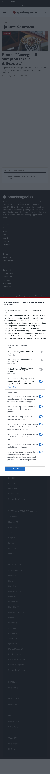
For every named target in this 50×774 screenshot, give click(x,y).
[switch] (41, 352)
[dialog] (25, 387)
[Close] (45, 302)
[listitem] (25, 346)
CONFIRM (15, 468)
